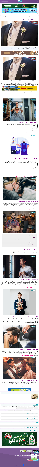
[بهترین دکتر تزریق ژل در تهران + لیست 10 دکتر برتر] (34, 396)
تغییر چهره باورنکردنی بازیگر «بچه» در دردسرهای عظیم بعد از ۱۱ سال (29, 419)
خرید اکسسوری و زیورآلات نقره (34, 406)
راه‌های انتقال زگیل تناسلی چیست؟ (30, 241)
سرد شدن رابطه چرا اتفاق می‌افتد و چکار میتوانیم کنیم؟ (31, 413)
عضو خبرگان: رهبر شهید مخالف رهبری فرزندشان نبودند (30, 427)
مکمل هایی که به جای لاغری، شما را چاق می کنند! (31, 416)
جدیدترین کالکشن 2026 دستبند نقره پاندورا (13, 406)
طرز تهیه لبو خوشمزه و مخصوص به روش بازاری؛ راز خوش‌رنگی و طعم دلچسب (24, 239)
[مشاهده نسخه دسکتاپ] (1, 1)
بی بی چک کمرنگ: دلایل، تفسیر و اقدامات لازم (28, 237)
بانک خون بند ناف (30, 408)
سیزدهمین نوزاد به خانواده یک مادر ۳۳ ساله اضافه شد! (31, 415)
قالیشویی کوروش (4, 406)
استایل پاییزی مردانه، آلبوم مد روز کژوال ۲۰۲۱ (26, 355)
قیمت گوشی (21, 406)
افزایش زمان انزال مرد (30, 254)
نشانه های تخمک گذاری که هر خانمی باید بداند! (28, 242)
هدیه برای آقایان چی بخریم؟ (29, 209)
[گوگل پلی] (29, 451)
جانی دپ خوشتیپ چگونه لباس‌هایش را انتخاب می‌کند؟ (25, 133)
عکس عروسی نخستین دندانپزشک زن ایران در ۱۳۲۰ (31, 418)
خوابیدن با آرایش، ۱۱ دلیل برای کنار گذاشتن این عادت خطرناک (24, 176)
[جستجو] (3, 1)
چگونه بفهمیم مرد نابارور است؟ (28, 287)
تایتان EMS (25, 408)
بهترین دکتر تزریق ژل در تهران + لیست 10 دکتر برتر (35, 400)
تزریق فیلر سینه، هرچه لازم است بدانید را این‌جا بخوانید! (27, 244)
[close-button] (31, 453)
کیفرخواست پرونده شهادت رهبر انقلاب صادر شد (31, 425)
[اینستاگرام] (30, 460)
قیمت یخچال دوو (35, 408)
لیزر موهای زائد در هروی (19, 408)
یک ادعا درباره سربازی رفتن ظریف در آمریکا (32, 424)
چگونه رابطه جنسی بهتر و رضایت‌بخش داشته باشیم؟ (31, 412)
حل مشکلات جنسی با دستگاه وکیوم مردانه (27, 324)
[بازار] (23, 451)
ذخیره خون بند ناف (26, 406)
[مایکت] (36, 451)
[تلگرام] (36, 460)
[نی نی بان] (20, 1)
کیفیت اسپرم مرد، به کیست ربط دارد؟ (27, 386)
